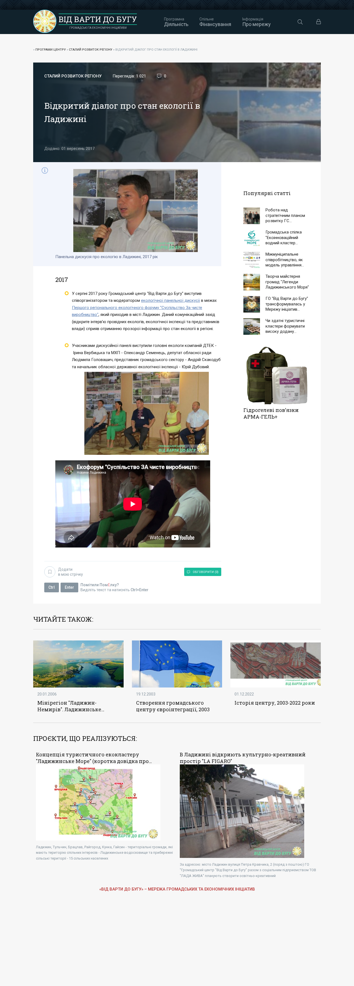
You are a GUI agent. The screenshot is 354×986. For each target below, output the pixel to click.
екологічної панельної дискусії (170, 300)
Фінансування (215, 22)
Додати (70, 572)
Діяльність (176, 22)
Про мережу (256, 22)
